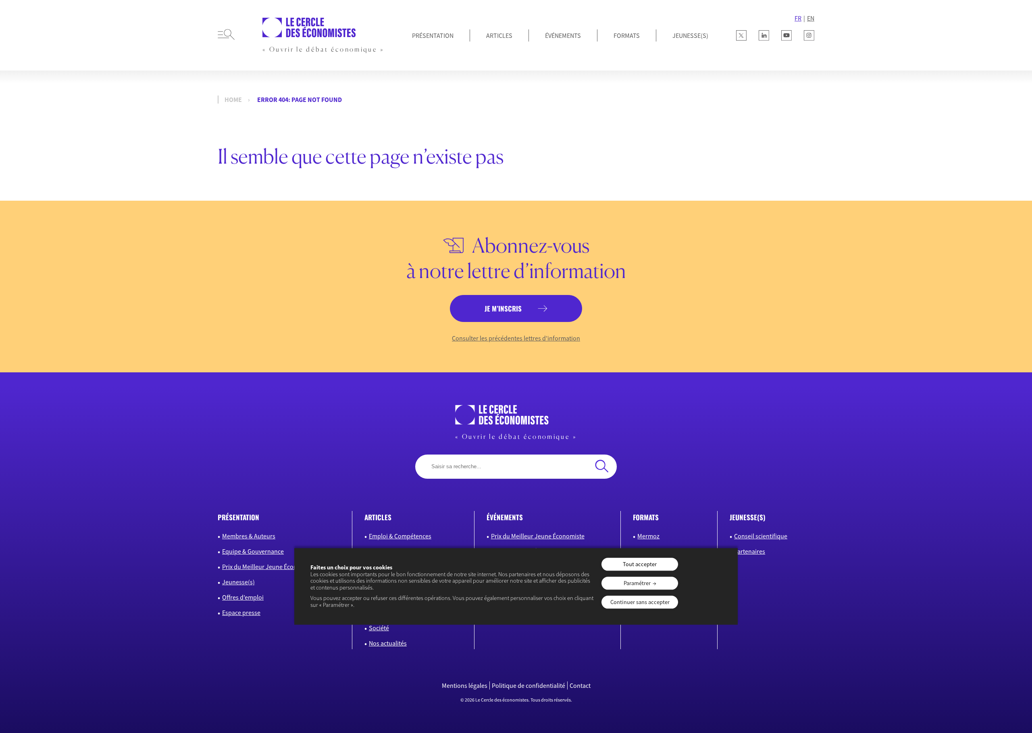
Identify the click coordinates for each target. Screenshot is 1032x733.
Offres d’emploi (243, 597)
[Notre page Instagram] (809, 35)
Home (233, 100)
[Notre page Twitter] (741, 35)
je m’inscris (503, 308)
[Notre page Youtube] (786, 35)
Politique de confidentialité (528, 685)
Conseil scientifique (760, 536)
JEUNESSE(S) (690, 35)
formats (646, 517)
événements (505, 517)
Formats (627, 35)
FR (798, 18)
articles (377, 517)
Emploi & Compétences (400, 536)
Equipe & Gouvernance (253, 551)
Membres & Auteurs (248, 536)
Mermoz (648, 536)
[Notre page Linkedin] (764, 35)
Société (379, 628)
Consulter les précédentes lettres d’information (516, 338)
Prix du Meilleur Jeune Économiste (269, 567)
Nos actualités (388, 643)
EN (810, 18)
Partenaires (749, 551)
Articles (499, 35)
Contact (580, 685)
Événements (563, 35)
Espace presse (241, 612)
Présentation (433, 35)
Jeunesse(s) (238, 582)
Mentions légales (464, 685)
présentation (238, 517)
